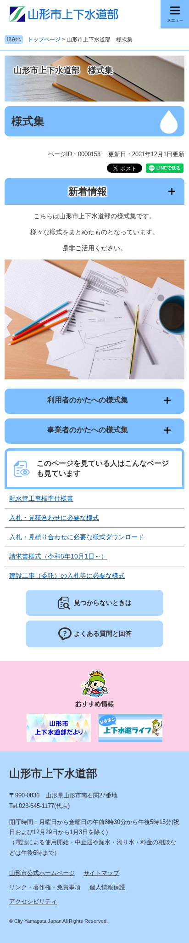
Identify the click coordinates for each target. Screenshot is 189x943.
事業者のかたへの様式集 (87, 430)
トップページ (44, 39)
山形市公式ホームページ (42, 873)
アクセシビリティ (33, 901)
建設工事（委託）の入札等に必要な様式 (67, 575)
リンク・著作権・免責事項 (45, 887)
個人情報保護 (107, 887)
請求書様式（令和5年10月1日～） (58, 556)
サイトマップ (101, 873)
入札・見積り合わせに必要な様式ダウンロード (76, 537)
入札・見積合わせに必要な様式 (54, 517)
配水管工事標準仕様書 (41, 498)
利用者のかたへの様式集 (87, 400)
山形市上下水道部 (53, 773)
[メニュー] (175, 14)
